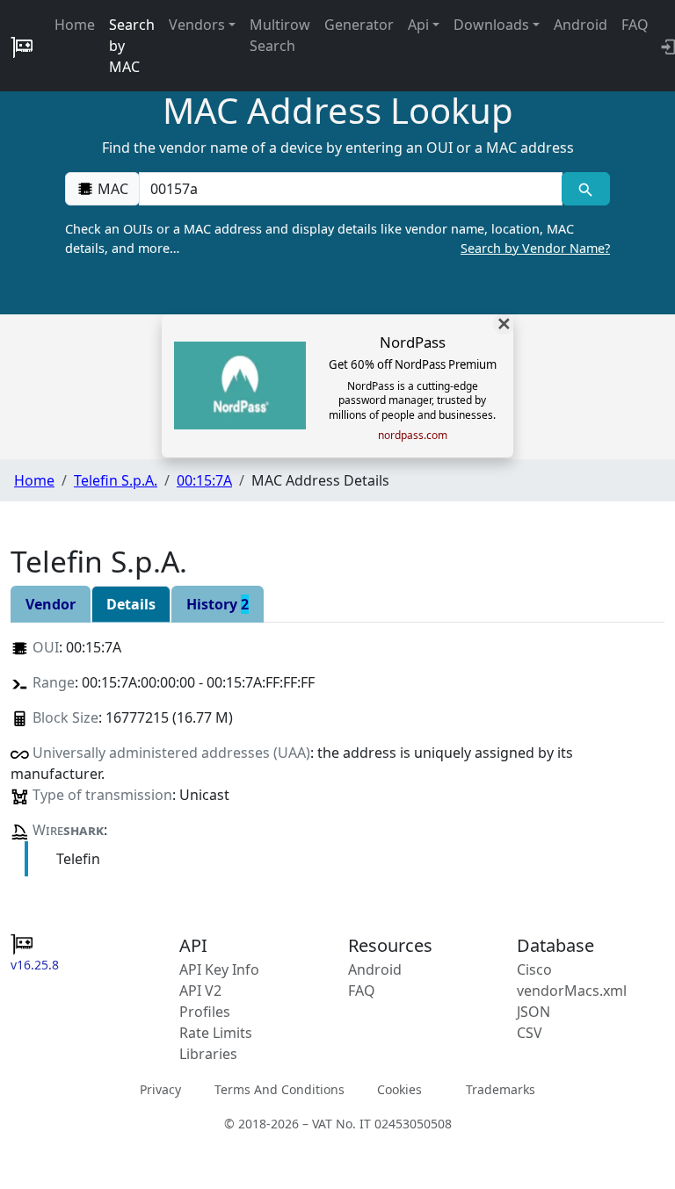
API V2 (200, 990)
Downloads (491, 24)
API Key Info (219, 969)
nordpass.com (412, 436)
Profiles (204, 1011)
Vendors (197, 24)
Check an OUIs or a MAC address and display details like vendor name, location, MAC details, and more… (337, 238)
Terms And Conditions (279, 1089)
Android (580, 24)
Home (74, 24)
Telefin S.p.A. (115, 480)
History (217, 604)
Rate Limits (215, 1032)
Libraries (208, 1053)
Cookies (399, 1089)
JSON (533, 1011)
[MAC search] (586, 188)
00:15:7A (204, 480)
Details (131, 604)
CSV (529, 1032)
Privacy (160, 1089)
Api (418, 24)
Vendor (50, 604)
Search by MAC (132, 45)
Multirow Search (280, 35)
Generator (359, 24)
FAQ (635, 24)
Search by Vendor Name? (535, 248)
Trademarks (500, 1089)
